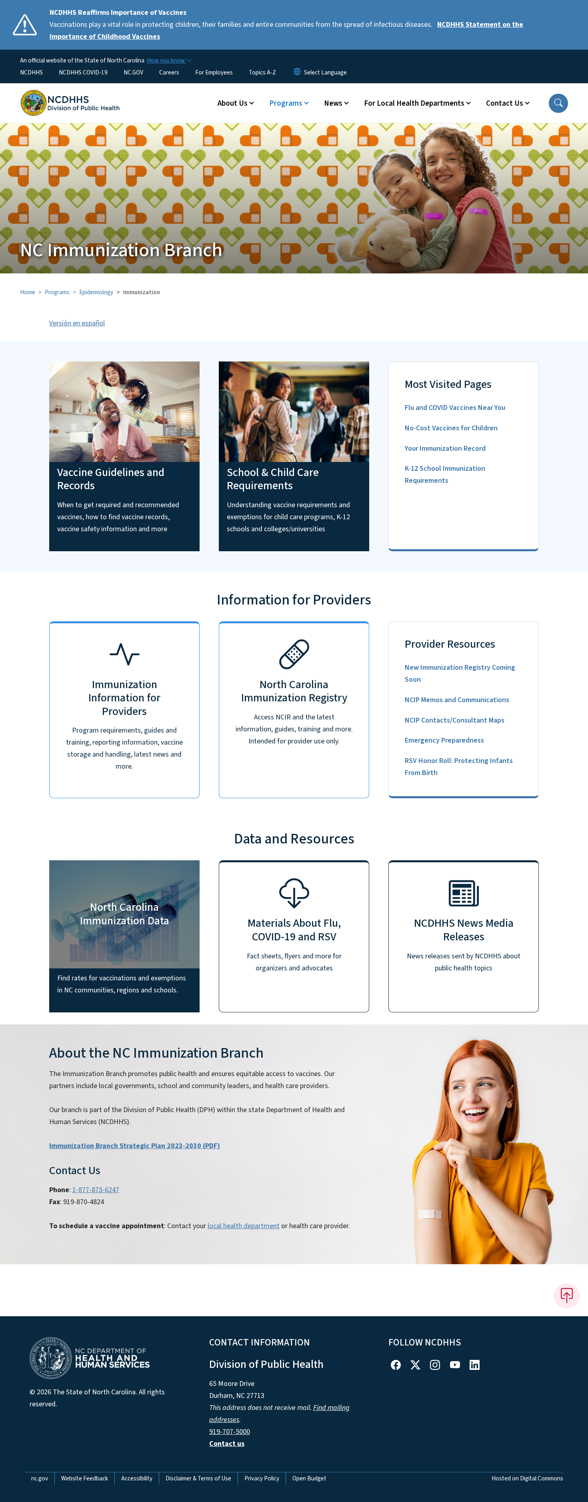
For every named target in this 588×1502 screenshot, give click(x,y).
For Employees (214, 72)
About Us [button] (233, 103)
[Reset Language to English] (297, 72)
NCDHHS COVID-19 (83, 72)
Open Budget (309, 1478)
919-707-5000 (229, 1432)
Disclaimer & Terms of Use (198, 1478)
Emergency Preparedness (444, 740)
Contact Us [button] (504, 103)
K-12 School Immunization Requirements (445, 475)
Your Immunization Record (445, 449)
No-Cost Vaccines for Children (451, 428)
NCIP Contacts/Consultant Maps (454, 720)
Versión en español (77, 323)
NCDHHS (31, 72)
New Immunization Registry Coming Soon (460, 674)
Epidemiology (96, 292)
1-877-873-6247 (95, 1190)
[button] (558, 103)
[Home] (70, 94)
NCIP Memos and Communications (457, 700)
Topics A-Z (262, 72)
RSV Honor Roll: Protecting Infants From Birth (459, 767)
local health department (244, 1226)
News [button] (333, 103)
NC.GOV (133, 72)
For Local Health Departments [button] (414, 103)
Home (27, 292)
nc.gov (39, 1478)
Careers (169, 72)
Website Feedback (84, 1478)
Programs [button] (285, 103)
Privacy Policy (261, 1478)
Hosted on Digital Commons (527, 1478)
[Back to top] (567, 1295)
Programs (57, 292)
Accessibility (136, 1478)
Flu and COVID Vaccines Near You (455, 408)
